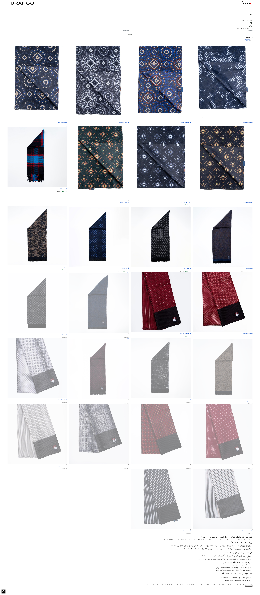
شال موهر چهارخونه (63, 334)
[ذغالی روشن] (130, 26)
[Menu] (8, 3)
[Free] (130, 14)
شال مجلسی (247, 39)
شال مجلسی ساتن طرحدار (247, 466)
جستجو (129, 34)
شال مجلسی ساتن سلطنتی (186, 122)
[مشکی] (130, 24)
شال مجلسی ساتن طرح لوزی (247, 333)
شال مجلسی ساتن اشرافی (247, 202)
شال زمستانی (247, 40)
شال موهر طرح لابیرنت (187, 399)
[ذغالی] (130, 25)
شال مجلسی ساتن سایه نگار (247, 122)
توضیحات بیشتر (249, 585)
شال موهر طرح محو (249, 268)
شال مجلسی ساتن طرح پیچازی (185, 333)
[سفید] (130, 22)
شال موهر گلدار (64, 267)
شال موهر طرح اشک (125, 268)
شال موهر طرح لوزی (125, 401)
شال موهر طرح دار (187, 268)
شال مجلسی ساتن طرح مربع (124, 466)
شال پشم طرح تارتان (63, 188)
